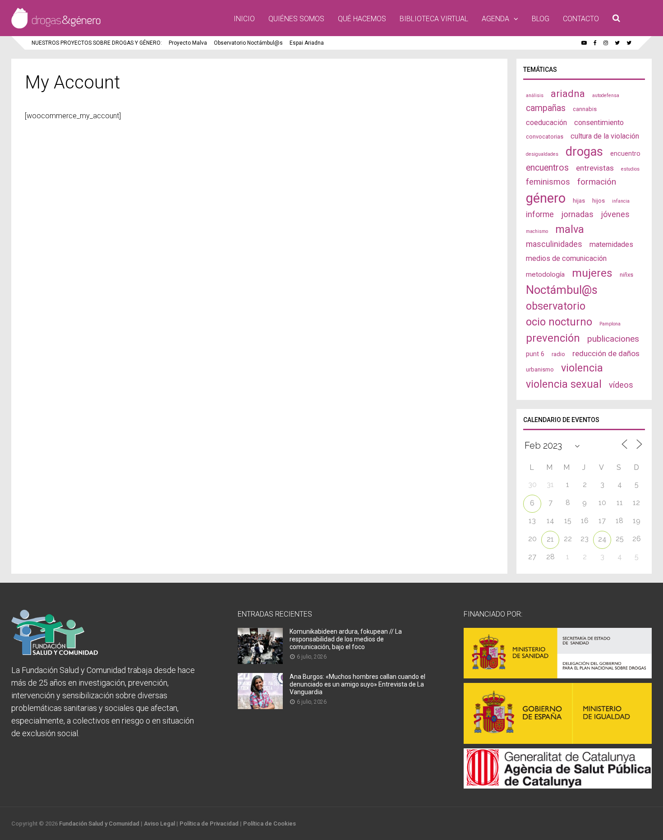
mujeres (592, 272)
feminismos (548, 182)
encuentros (547, 167)
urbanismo (540, 369)
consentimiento (599, 122)
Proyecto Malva (188, 43)
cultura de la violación (605, 136)
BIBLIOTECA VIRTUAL (434, 18)
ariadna (568, 93)
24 (602, 539)
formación (596, 181)
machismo (537, 231)
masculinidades (554, 244)
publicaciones (613, 339)
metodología (545, 274)
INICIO (244, 18)
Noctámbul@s (562, 290)
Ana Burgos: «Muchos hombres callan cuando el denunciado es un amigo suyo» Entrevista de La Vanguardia (357, 684)
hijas (579, 200)
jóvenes (615, 214)
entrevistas (595, 167)
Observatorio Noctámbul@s (248, 43)
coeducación (546, 122)
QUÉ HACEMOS (362, 18)
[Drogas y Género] (56, 26)
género (546, 198)
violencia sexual (564, 384)
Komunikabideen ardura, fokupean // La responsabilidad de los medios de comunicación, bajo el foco (346, 639)
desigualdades (542, 154)
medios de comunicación (566, 258)
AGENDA (495, 18)
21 (550, 539)
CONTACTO (581, 18)
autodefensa (605, 95)
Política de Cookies (269, 823)
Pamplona (610, 324)
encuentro (625, 153)
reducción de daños (606, 353)
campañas (546, 108)
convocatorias (544, 136)
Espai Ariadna (307, 43)
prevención (553, 338)
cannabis (585, 109)
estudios (630, 169)
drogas (584, 151)
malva (569, 229)
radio (558, 354)
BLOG (540, 18)
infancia (621, 201)
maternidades (611, 244)
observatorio (555, 306)
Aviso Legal (159, 823)
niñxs (626, 274)
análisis (534, 95)
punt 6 (535, 353)
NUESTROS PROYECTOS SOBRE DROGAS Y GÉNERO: (97, 43)
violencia (582, 368)
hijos (598, 200)
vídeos (621, 385)
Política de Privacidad (209, 823)
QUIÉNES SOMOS (296, 18)
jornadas (577, 214)
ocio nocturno (559, 322)
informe (540, 214)
